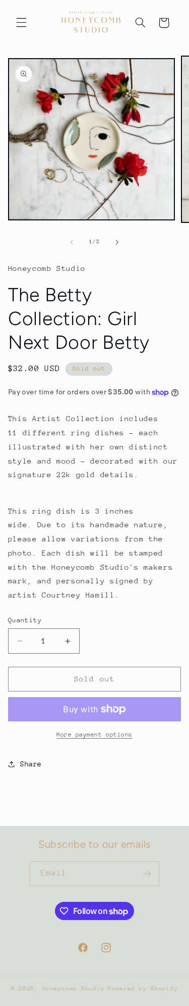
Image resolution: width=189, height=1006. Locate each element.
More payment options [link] (94, 734)
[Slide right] (117, 242)
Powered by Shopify (143, 988)
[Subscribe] (146, 873)
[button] (21, 22)
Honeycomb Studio (73, 988)
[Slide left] (71, 242)
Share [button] (31, 764)
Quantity (25, 620)
